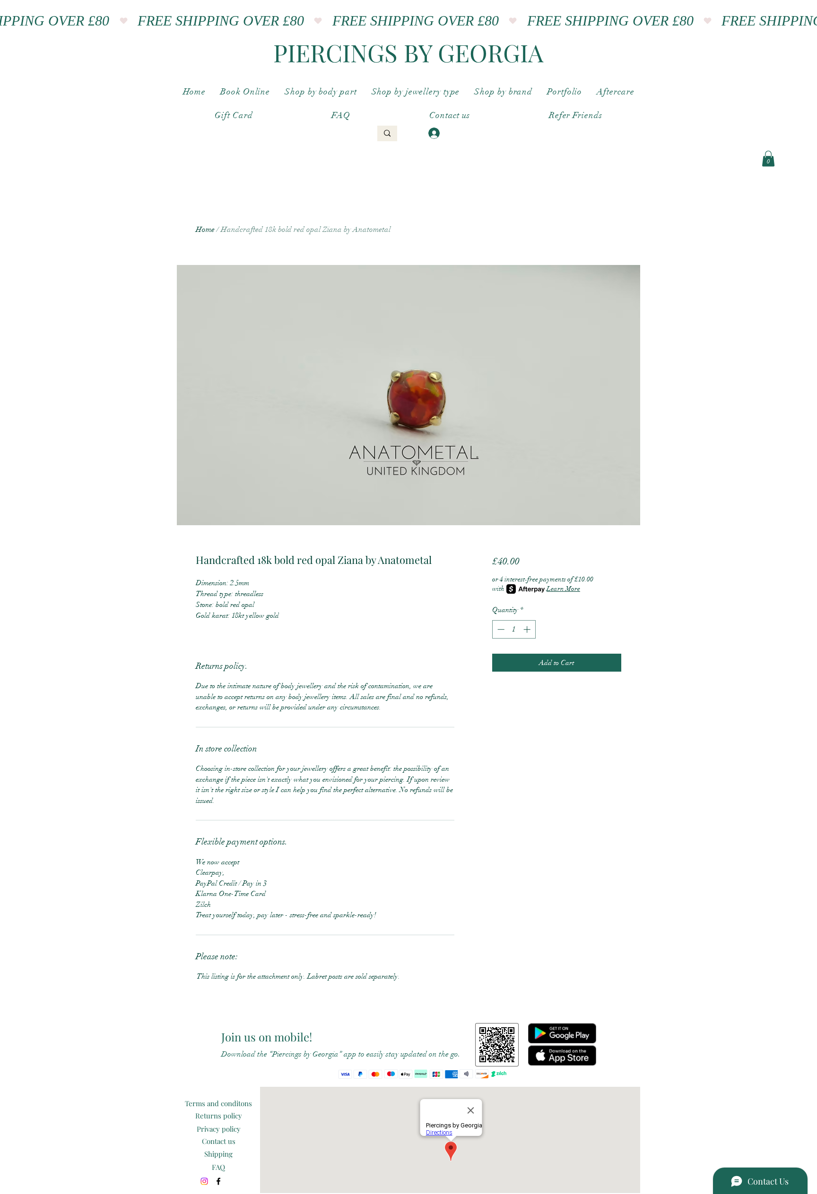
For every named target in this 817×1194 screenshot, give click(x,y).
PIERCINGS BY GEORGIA (408, 52)
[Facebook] (218, 1181)
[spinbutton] (513, 629)
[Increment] (527, 629)
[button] (768, 158)
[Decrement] (500, 629)
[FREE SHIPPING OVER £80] (408, 20)
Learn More (563, 589)
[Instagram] (204, 1181)
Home (205, 229)
